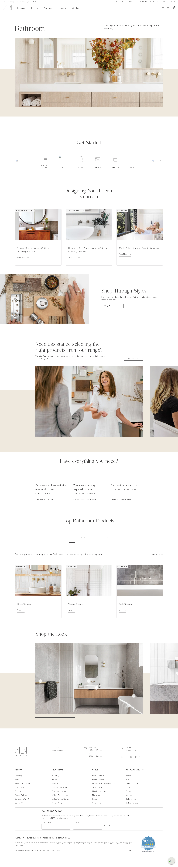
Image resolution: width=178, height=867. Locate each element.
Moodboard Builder (99, 791)
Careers (18, 791)
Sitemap (130, 851)
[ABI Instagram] (132, 757)
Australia (19, 838)
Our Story (18, 776)
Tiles (128, 779)
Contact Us (19, 803)
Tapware (129, 776)
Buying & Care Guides (60, 787)
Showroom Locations (22, 783)
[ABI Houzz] (141, 757)
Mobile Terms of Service (61, 799)
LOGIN (172, 2)
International (63, 838)
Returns (55, 779)
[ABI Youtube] (123, 757)
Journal (95, 799)
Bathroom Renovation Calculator (104, 783)
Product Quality (98, 779)
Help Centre (142, 2)
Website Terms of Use (60, 795)
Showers (129, 791)
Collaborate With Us (22, 799)
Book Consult (128, 2)
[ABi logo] (33, 754)
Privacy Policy (57, 803)
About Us (154, 2)
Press (17, 779)
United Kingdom (47, 838)
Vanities (129, 795)
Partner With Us (21, 795)
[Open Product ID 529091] (96, 688)
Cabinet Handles (132, 783)
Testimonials (19, 787)
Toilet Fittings (131, 799)
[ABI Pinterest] (136, 757)
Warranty (55, 776)
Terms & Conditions (59, 791)
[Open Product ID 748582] (89, 681)
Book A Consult (98, 776)
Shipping (55, 783)
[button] (171, 860)
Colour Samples (132, 803)
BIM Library (96, 795)
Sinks (128, 787)
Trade (164, 2)
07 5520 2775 (131, 751)
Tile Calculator (98, 787)
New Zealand (32, 838)
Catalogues (96, 803)
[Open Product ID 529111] (134, 696)
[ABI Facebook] (128, 757)
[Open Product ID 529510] (41, 681)
